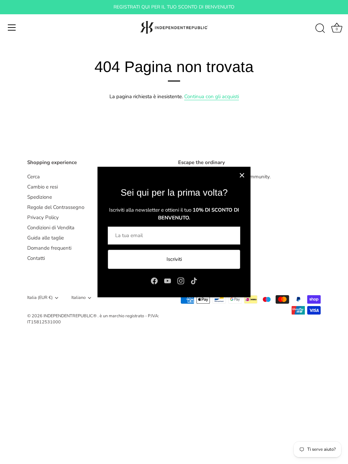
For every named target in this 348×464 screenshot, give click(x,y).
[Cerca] (320, 28)
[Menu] (11, 27)
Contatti (36, 258)
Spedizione (39, 197)
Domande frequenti (49, 248)
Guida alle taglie (45, 237)
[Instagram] (180, 280)
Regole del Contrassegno (55, 207)
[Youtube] (167, 280)
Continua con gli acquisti (211, 96)
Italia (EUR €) (40, 298)
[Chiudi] (241, 175)
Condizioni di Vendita (50, 227)
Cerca (33, 176)
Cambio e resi (42, 186)
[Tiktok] (194, 280)
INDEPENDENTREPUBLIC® (71, 316)
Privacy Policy (43, 217)
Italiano (78, 298)
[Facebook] (154, 280)
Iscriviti (174, 259)
